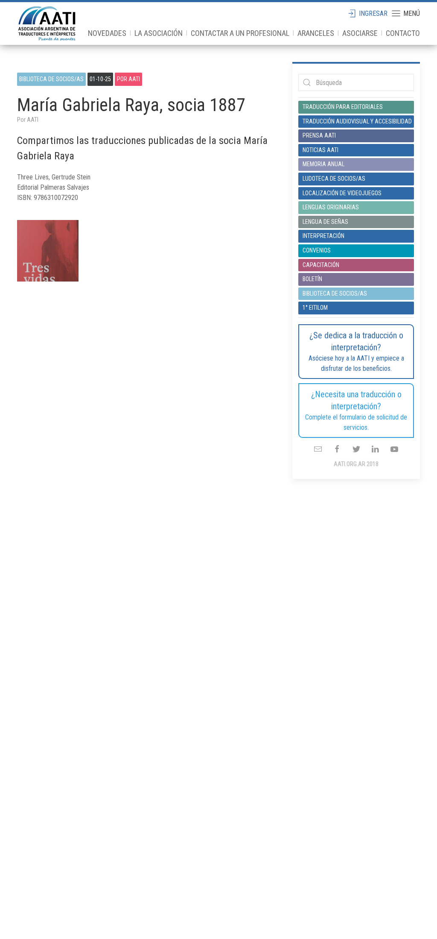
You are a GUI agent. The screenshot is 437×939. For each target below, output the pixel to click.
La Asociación (158, 33)
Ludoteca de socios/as (334, 178)
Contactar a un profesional (240, 33)
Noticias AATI (320, 150)
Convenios (317, 250)
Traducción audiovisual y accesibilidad (356, 121)
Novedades (107, 33)
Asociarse (360, 33)
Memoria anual (323, 164)
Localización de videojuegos (342, 193)
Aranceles (315, 33)
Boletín (312, 279)
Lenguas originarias (331, 207)
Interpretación (323, 235)
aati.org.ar (47, 23)
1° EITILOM (315, 307)
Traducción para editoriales (343, 106)
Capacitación (321, 264)
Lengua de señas (325, 221)
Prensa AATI (319, 135)
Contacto (403, 33)
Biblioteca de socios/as (51, 79)
